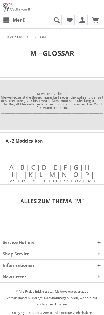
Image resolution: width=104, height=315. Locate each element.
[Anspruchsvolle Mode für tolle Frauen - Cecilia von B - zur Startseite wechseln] (16, 7)
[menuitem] (14, 20)
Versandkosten (18, 298)
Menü (19, 20)
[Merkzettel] (69, 20)
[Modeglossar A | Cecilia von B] (84, 174)
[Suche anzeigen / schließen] (56, 20)
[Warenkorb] (95, 20)
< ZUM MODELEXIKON (26, 37)
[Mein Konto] (82, 20)
